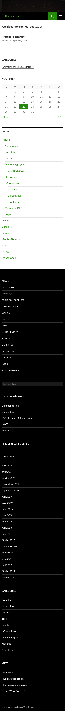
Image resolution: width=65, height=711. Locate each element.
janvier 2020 (8, 477)
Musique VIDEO (13, 208)
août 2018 (7, 515)
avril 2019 (7, 502)
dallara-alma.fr (12, 16)
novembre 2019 (10, 484)
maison (6, 232)
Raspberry (13, 201)
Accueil (6, 139)
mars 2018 (7, 533)
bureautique (8, 606)
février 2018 (8, 540)
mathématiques (10, 637)
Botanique (10, 152)
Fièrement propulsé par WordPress (18, 706)
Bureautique (14, 195)
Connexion (8, 672)
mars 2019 (7, 509)
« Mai (5, 116)
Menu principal (61, 16)
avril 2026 (7, 465)
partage (6, 251)
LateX (5, 424)
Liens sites (7, 226)
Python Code (9, 257)
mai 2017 (7, 565)
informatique (9, 631)
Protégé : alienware (13, 36)
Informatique (12, 183)
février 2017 (8, 571)
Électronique (12, 176)
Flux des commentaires (14, 684)
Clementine (8, 411)
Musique (6, 643)
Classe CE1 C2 (16, 170)
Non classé (7, 649)
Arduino (12, 189)
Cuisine (9, 158)
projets (8, 214)
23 (23, 106)
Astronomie (11, 145)
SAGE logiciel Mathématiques (17, 418)
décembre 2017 (10, 546)
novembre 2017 (10, 552)
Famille (6, 624)
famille (5, 220)
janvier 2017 (8, 577)
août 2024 (7, 471)
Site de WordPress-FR (13, 691)
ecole (4, 618)
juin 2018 (7, 521)
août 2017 (7, 558)
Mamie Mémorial (11, 239)
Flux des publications (13, 678)
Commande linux (11, 405)
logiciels (6, 430)
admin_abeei (21, 40)
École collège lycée (15, 164)
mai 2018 (7, 527)
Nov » (59, 116)
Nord (4, 245)
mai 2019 (7, 496)
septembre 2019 (10, 490)
